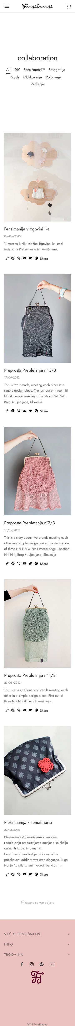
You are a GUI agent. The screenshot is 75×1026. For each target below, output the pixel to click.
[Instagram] (32, 964)
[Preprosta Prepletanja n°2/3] (37, 471)
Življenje (37, 84)
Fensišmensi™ (34, 69)
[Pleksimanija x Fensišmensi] (37, 770)
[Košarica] (68, 6)
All (8, 69)
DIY (17, 69)
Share (44, 259)
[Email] (52, 964)
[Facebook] (22, 964)
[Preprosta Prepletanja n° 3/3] (37, 318)
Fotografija (57, 69)
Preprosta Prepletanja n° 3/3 (30, 370)
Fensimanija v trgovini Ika (26, 229)
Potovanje (53, 77)
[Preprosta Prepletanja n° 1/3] (37, 623)
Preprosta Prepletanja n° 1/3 (29, 675)
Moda (15, 77)
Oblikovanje (32, 77)
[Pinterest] (42, 964)
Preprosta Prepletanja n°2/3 (29, 523)
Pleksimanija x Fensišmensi (28, 822)
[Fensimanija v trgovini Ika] (37, 177)
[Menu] (6, 6)
